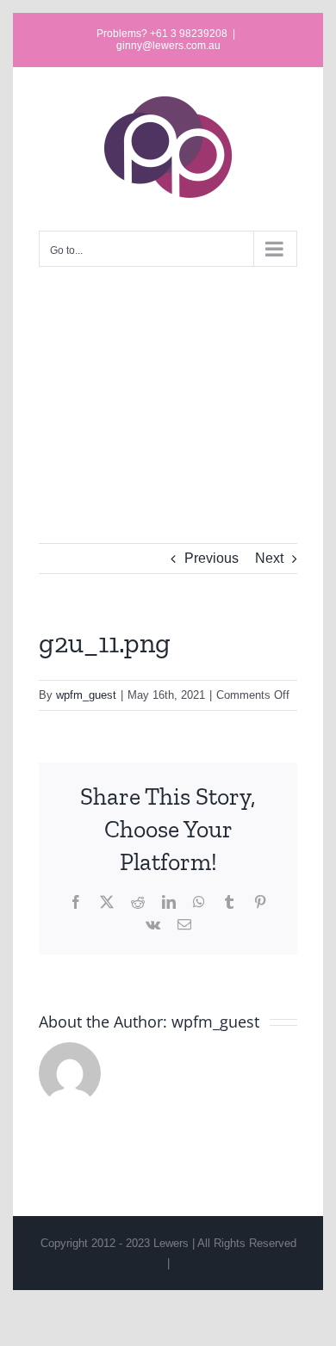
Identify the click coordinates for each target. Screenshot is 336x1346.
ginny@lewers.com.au (168, 46)
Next (269, 558)
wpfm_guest (86, 694)
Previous (211, 558)
